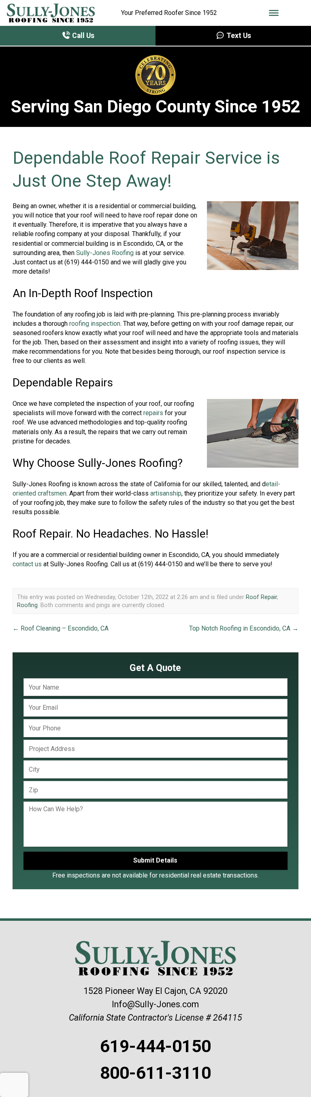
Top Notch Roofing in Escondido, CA (243, 628)
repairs (153, 413)
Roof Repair (261, 597)
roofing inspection (94, 323)
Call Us (82, 36)
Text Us (238, 36)
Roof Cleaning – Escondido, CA (61, 628)
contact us (27, 564)
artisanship (165, 493)
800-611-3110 (155, 1073)
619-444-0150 (155, 1046)
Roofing (27, 605)
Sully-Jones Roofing (105, 253)
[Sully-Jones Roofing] (50, 13)
